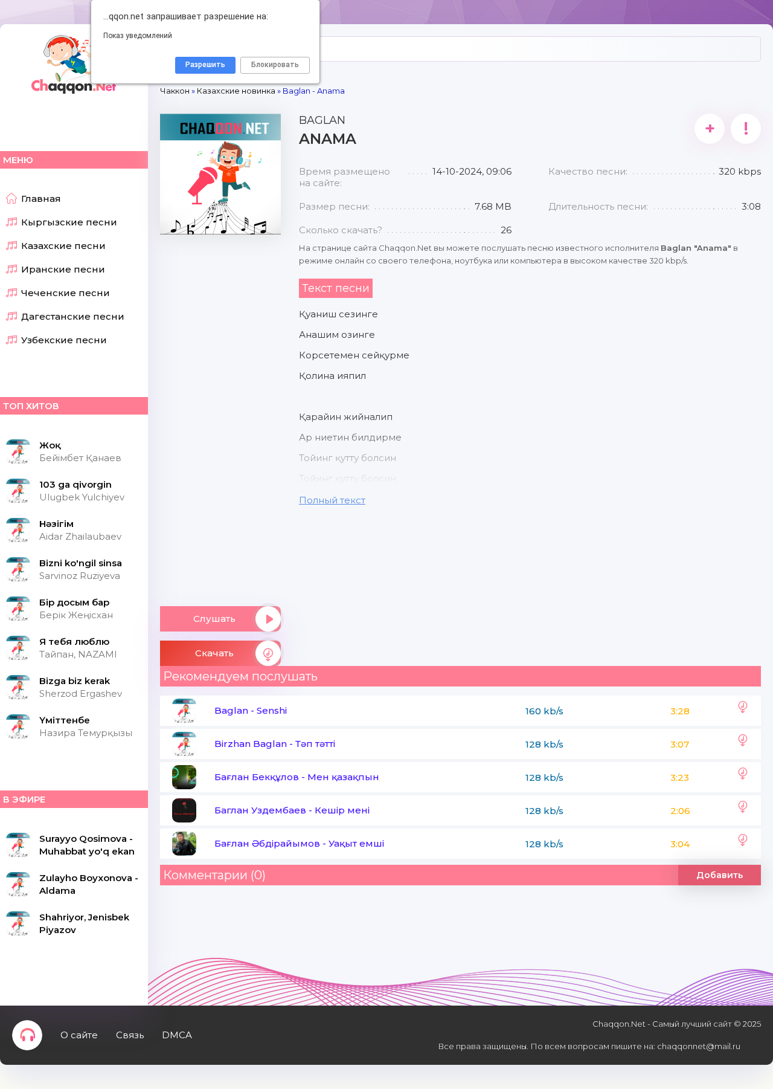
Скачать (214, 653)
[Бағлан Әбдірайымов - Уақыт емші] (743, 844)
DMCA (177, 1035)
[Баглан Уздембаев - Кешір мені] (743, 810)
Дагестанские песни (72, 316)
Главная (41, 198)
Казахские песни (63, 245)
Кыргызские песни (69, 222)
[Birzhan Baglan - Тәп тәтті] (743, 744)
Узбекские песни (64, 340)
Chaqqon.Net (72, 63)
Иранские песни (63, 269)
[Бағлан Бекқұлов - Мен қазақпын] (743, 777)
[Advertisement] (220, 415)
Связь (130, 1035)
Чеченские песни (65, 293)
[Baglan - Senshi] (743, 711)
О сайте (79, 1035)
